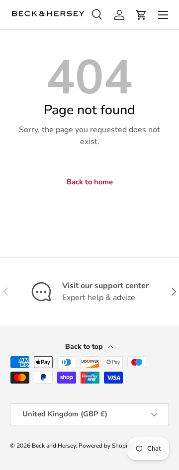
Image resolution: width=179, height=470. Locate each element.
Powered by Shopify (105, 446)
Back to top (84, 346)
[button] (141, 15)
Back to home (90, 182)
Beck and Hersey (54, 446)
